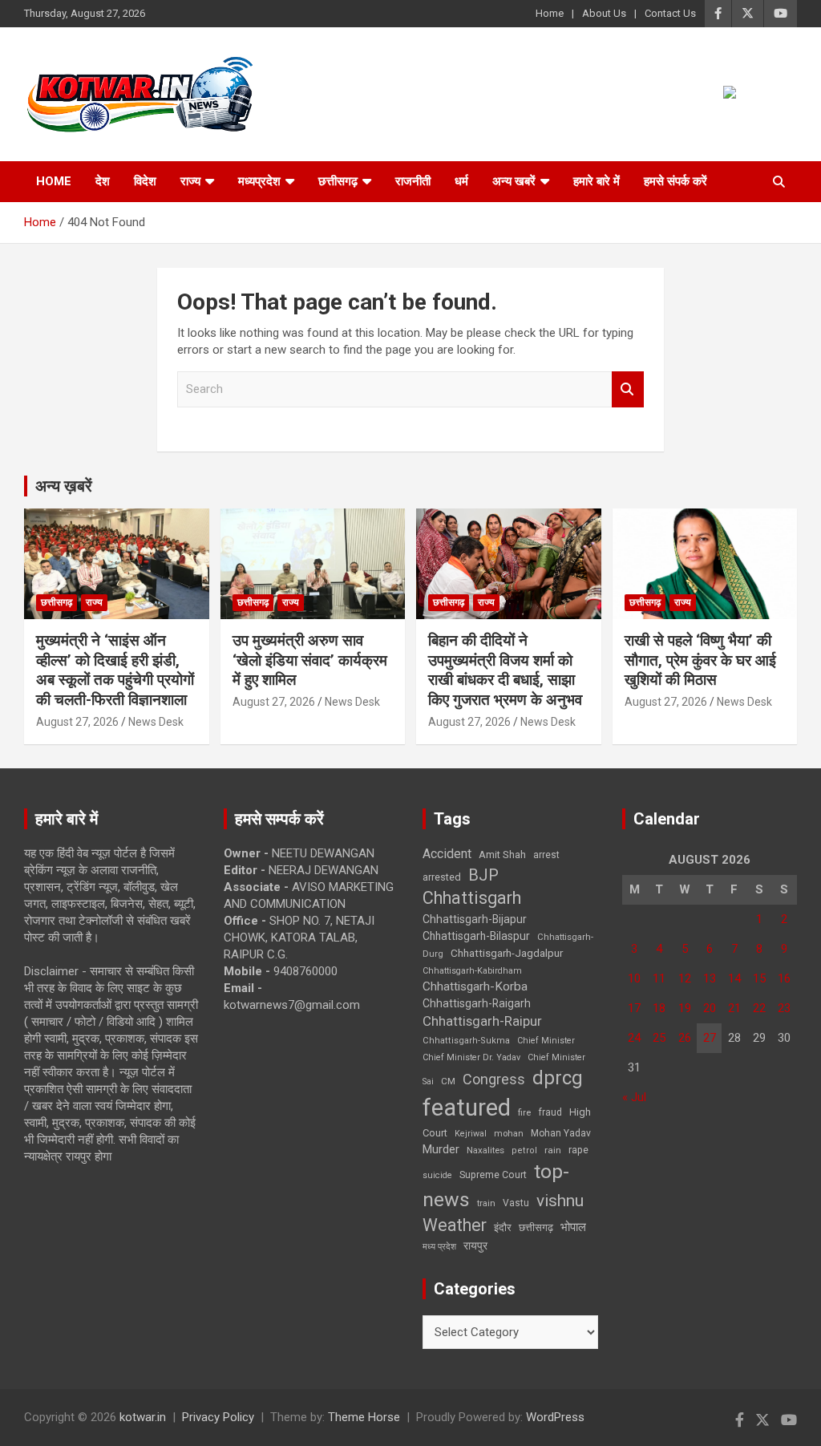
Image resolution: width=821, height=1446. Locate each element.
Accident (447, 853)
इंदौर (503, 1227)
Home (550, 13)
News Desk (156, 721)
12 (684, 978)
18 (659, 1008)
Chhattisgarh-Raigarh (477, 1003)
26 (684, 1038)
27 (709, 1038)
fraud (550, 1112)
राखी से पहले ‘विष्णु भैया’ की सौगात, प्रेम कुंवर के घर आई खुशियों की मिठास (700, 660)
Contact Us (670, 13)
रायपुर (475, 1245)
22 (759, 1008)
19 (684, 1008)
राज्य (190, 181)
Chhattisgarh (472, 898)
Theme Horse (364, 1417)
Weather (455, 1225)
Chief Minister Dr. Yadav (471, 1057)
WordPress (555, 1417)
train (486, 1203)
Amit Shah (502, 855)
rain (552, 1150)
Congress (494, 1079)
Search (628, 389)
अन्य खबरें (514, 181)
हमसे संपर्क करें (675, 181)
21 (734, 1008)
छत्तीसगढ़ (338, 181)
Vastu (516, 1203)
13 (709, 978)
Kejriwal (471, 1133)
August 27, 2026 (77, 721)
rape (578, 1150)
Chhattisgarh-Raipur (482, 1021)
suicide (437, 1175)
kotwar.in (142, 1417)
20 (709, 1008)
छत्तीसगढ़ (536, 1227)
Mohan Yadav (561, 1133)
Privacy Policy (218, 1417)
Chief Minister (546, 1040)
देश (102, 181)
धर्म (461, 181)
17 (634, 1008)
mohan (509, 1133)
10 (634, 978)
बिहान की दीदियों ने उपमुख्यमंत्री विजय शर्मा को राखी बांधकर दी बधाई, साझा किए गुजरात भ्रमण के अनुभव (505, 670)
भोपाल (573, 1227)
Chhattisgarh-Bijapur (475, 919)
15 (759, 978)
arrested (442, 877)
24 (634, 1038)
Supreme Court (493, 1175)
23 (784, 1008)
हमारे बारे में (596, 181)
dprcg (557, 1078)
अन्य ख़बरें (63, 486)
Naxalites (485, 1150)
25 (659, 1038)
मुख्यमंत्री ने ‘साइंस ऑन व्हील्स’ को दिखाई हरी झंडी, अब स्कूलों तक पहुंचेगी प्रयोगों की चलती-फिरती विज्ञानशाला (115, 670)
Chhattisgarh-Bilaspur (476, 936)
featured (467, 1107)
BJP (483, 875)
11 (659, 978)
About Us (604, 13)
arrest (546, 855)
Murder (441, 1149)
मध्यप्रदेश (259, 181)
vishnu (560, 1200)
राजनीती (413, 181)
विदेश (145, 181)
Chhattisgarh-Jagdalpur (507, 952)
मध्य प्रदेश (439, 1246)
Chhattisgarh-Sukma (466, 1040)
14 (734, 978)
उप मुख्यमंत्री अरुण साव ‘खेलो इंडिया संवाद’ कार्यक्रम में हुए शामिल (310, 660)
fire (524, 1112)
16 (784, 978)
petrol (524, 1150)
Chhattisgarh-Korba (475, 986)
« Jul (634, 1097)
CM (448, 1081)
